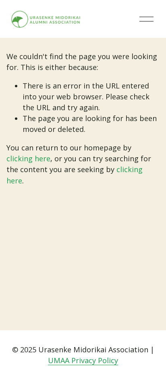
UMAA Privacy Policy (83, 360)
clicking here (28, 158)
